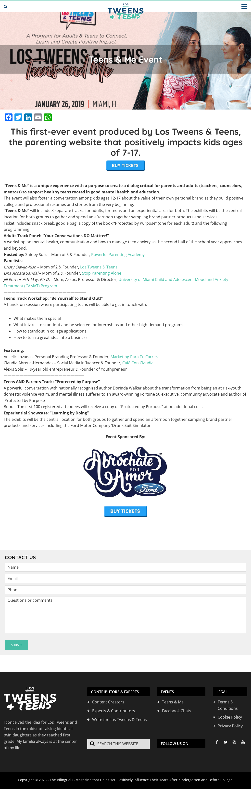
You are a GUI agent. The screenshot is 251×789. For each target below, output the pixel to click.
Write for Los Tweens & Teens (119, 719)
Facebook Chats (176, 710)
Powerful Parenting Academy (118, 254)
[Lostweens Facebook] (217, 742)
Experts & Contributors (113, 710)
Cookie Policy (230, 717)
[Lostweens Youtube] (243, 742)
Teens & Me (173, 702)
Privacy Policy (230, 726)
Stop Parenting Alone (101, 273)
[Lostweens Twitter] (225, 742)
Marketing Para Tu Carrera (135, 356)
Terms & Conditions (228, 705)
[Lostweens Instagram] (234, 742)
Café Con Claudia (137, 363)
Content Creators (108, 702)
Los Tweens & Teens (98, 267)
